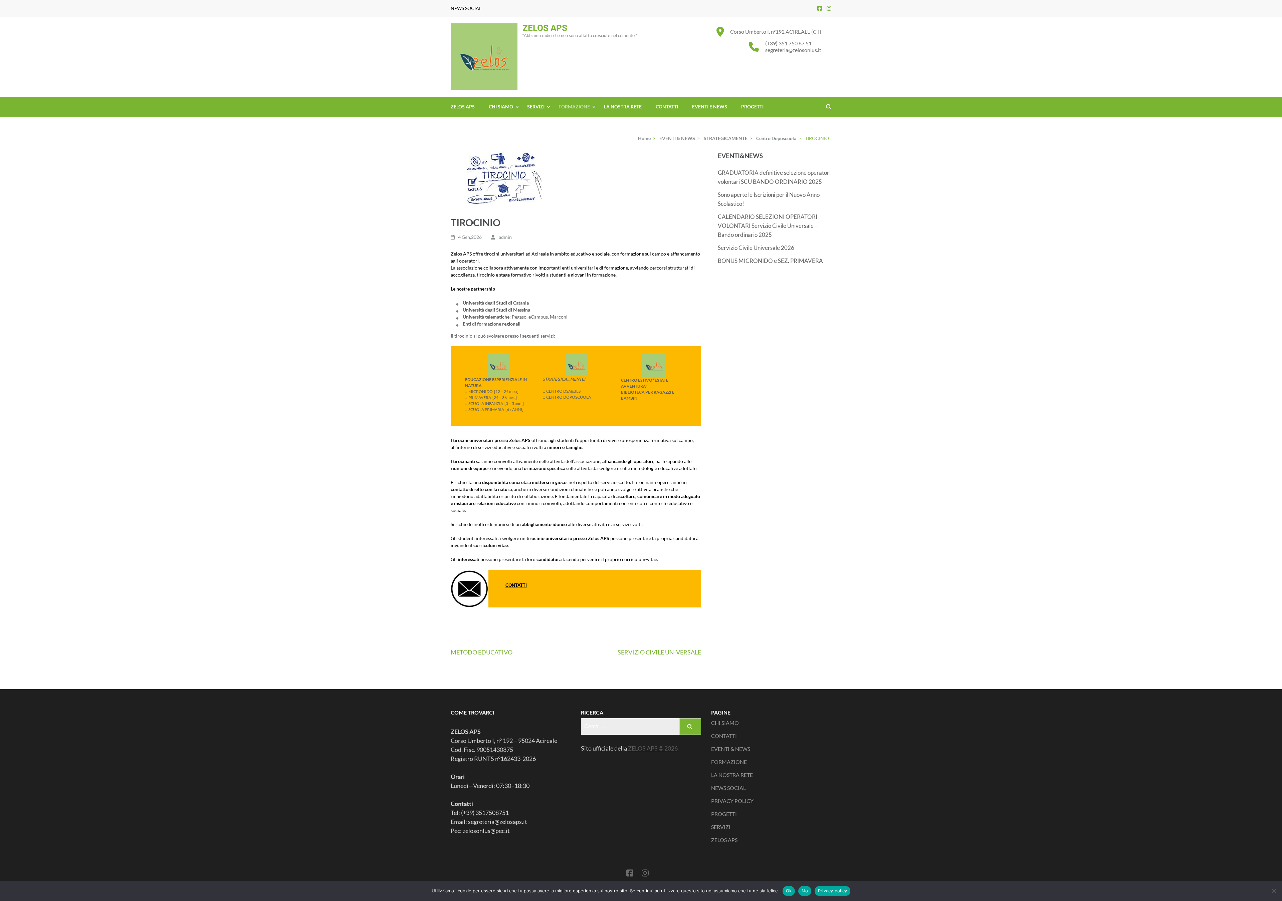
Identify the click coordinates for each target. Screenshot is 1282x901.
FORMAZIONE (574, 106)
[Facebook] (819, 8)
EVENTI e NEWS (709, 106)
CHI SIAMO (501, 106)
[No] (1273, 891)
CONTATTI (667, 106)
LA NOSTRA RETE (623, 106)
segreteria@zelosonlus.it (793, 50)
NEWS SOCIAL (466, 8)
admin (505, 237)
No (805, 890)
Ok (789, 890)
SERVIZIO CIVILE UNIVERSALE (659, 652)
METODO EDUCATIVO (481, 652)
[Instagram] (829, 8)
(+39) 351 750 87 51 (788, 43)
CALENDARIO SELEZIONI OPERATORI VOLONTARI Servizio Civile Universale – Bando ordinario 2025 (768, 225)
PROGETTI (752, 106)
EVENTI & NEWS (730, 749)
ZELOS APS (544, 28)
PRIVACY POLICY (732, 801)
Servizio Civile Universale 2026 (756, 247)
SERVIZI (536, 106)
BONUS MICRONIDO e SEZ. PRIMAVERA (770, 260)
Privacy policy (832, 890)
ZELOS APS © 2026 (653, 748)
